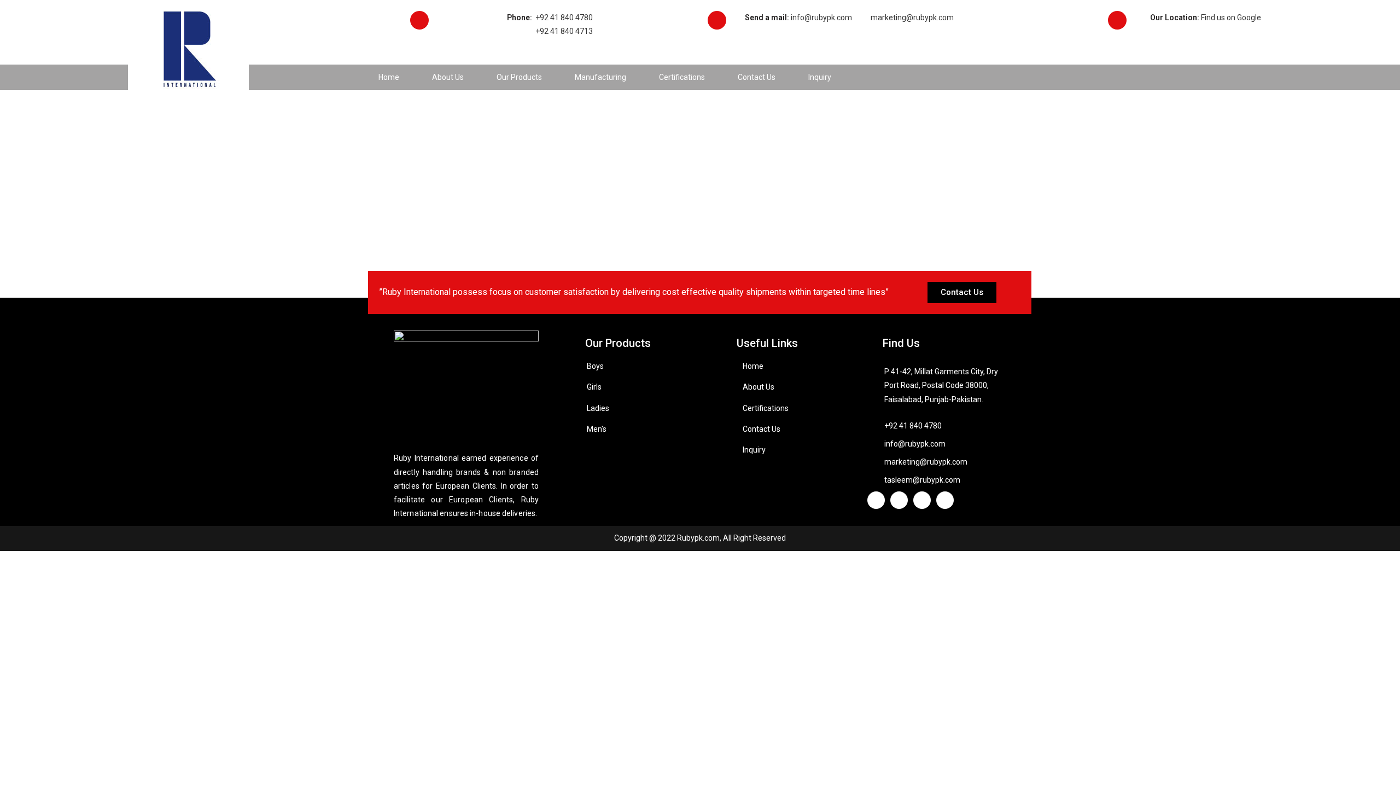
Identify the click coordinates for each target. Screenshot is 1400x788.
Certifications (682, 77)
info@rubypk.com (831, 17)
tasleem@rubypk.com (922, 480)
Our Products (519, 77)
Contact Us (756, 77)
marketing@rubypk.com (912, 17)
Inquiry (819, 77)
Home (388, 77)
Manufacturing (600, 77)
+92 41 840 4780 (563, 17)
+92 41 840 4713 (563, 31)
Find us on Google (1231, 17)
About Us (448, 77)
